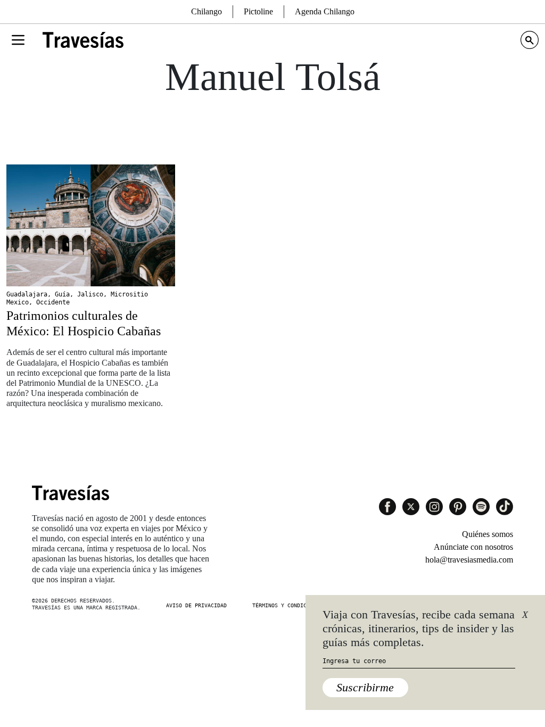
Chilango (206, 11)
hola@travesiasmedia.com (469, 559)
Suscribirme (365, 687)
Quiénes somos (487, 534)
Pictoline (258, 11)
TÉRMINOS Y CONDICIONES (287, 605)
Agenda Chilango (324, 11)
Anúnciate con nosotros (473, 546)
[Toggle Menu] (18, 40)
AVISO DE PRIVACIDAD (196, 605)
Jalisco (90, 294)
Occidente (53, 302)
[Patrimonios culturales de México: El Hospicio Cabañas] (90, 225)
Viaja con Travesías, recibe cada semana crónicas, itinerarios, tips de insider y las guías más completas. (419, 628)
